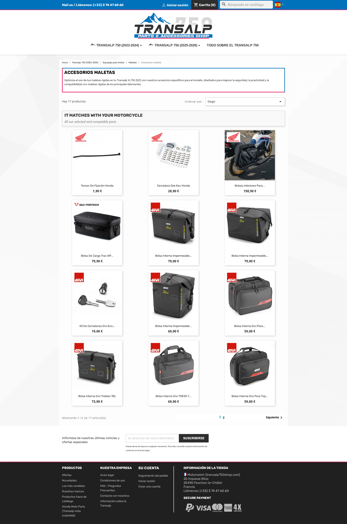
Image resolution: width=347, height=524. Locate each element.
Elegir (245, 101)
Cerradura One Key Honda (173, 185)
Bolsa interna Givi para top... (250, 396)
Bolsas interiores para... (250, 185)
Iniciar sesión (146, 481)
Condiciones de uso (112, 480)
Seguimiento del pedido (153, 475)
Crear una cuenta (149, 486)
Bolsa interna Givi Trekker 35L (97, 396)
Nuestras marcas (73, 491)
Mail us (67, 5)
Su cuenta (148, 468)
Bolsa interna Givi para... (249, 326)
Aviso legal (107, 475)
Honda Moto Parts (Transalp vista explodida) (73, 511)
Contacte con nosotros (114, 495)
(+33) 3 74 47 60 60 (108, 5)
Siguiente (275, 417)
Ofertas (66, 475)
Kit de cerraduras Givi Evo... (97, 326)
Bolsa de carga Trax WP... (97, 255)
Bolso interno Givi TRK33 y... (173, 396)
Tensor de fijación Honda (97, 185)
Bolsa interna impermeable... (173, 255)
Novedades (69, 480)
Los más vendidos (73, 486)
